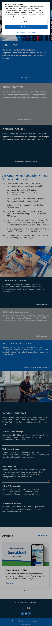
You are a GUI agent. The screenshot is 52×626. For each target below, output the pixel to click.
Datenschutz (21, 32)
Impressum (32, 32)
